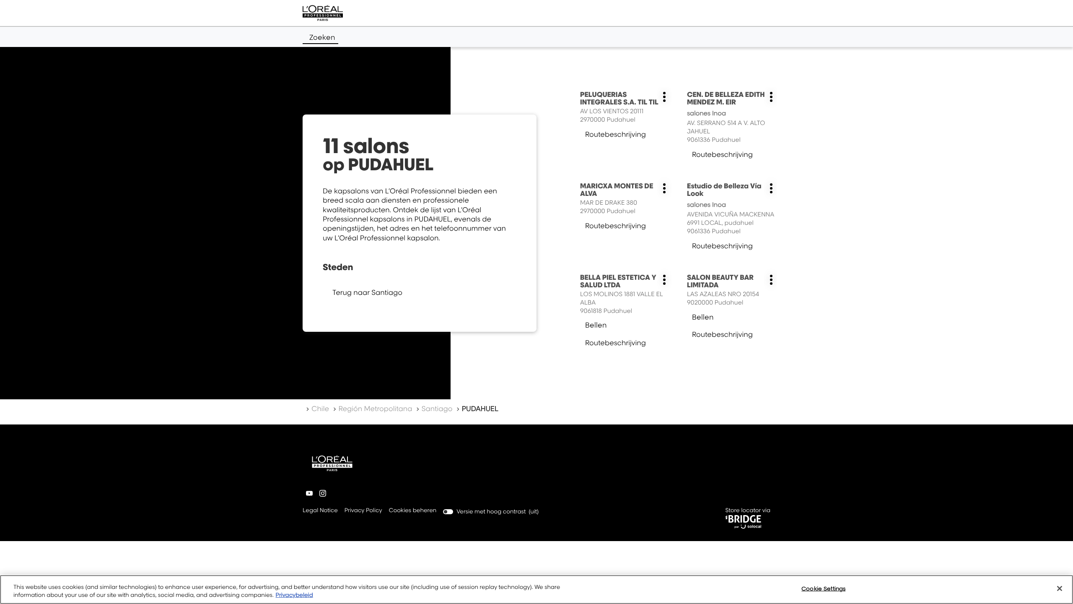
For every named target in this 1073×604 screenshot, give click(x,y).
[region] (536, 589)
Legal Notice (320, 511)
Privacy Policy (363, 511)
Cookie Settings (823, 588)
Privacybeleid (294, 595)
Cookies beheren (413, 510)
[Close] (1059, 588)
